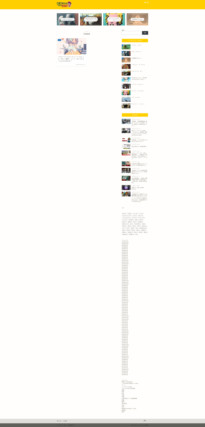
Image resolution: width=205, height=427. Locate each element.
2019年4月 (125, 351)
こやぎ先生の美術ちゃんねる (130, 383)
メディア (124, 219)
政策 (128, 230)
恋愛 (123, 400)
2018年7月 (125, 361)
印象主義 (140, 221)
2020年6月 (125, 337)
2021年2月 (125, 327)
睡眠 (145, 232)
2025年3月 (125, 255)
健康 (123, 390)
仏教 (136, 219)
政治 (123, 230)
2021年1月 (125, 329)
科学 (123, 407)
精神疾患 (131, 234)
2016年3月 (125, 373)
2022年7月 (125, 305)
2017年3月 (125, 368)
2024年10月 (125, 264)
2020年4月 (125, 341)
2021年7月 (125, 321)
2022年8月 (125, 304)
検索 (123, 30)
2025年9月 (125, 245)
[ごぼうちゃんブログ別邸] (64, 7)
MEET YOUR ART (127, 382)
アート (135, 213)
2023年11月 (125, 282)
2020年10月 (125, 334)
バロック (134, 217)
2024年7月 (125, 269)
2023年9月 (125, 285)
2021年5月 (125, 322)
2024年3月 (125, 275)
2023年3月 (125, 295)
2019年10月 (125, 346)
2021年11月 (125, 317)
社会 (123, 405)
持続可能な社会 (143, 228)
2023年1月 (125, 299)
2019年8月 (125, 347)
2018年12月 (125, 356)
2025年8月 (125, 247)
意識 (132, 228)
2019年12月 (125, 344)
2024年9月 (125, 265)
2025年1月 (125, 258)
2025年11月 (125, 242)
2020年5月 (125, 339)
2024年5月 (125, 272)
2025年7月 (125, 248)
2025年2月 (125, 257)
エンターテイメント (126, 215)
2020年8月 (125, 336)
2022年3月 (125, 311)
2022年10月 (125, 300)
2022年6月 (125, 307)
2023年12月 (125, 280)
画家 (140, 232)
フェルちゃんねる (127, 386)
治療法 (124, 232)
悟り (127, 228)
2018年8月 (125, 359)
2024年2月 (125, 277)
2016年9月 (125, 371)
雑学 (123, 412)
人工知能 (131, 219)
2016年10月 (125, 369)
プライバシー (141, 217)
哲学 (123, 391)
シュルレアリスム (126, 217)
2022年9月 (125, 302)
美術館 (124, 410)
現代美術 (124, 403)
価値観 (130, 221)
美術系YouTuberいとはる (129, 408)
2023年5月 (125, 292)
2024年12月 (125, 260)
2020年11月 (125, 332)
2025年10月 (125, 243)
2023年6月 (125, 290)
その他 (129, 213)
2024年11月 (125, 262)
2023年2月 (125, 297)
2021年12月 (125, 316)
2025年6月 (125, 250)
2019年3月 (125, 352)
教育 (133, 230)
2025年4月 (125, 253)
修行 (134, 221)
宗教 (123, 395)
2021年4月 (125, 324)
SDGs (124, 213)
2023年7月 (125, 289)
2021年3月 (125, 326)
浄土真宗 (130, 232)
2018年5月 (125, 364)
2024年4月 (125, 274)
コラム (134, 215)
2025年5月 (125, 252)
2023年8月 (125, 287)
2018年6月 (125, 363)
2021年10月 (125, 319)
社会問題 (124, 234)
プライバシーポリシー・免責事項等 (66, 425)
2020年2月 (125, 342)
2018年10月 (125, 358)
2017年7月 (125, 366)
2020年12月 (125, 331)
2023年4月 (125, 294)
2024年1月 (125, 279)
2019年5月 (125, 349)
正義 (138, 230)
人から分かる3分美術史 (128, 388)
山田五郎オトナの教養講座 (129, 398)
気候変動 (143, 230)
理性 (135, 232)
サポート (140, 215)
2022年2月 (125, 312)
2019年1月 (125, 354)
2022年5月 (125, 309)
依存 (141, 219)
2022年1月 (125, 314)
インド (141, 213)
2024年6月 (125, 270)
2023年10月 (125, 284)
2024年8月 (125, 267)
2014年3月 (125, 374)
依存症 (124, 221)
